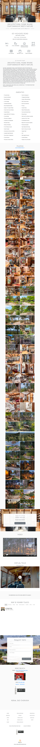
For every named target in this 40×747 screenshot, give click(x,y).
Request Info (33, 3)
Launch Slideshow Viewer (19, 147)
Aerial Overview (24, 5)
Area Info (24, 3)
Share (18, 5)
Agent (14, 5)
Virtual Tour (17, 3)
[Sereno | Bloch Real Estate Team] (20, 732)
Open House (6, 3)
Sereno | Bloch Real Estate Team (22, 670)
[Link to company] (20, 741)
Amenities (27, 1)
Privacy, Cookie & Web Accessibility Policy (20, 744)
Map (28, 3)
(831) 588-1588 (21, 682)
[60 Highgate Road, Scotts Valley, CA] (12, 155)
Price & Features (13, 1)
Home (7, 1)
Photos (32, 1)
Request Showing (20, 523)
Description (21, 1)
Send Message (26, 658)
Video (12, 3)
